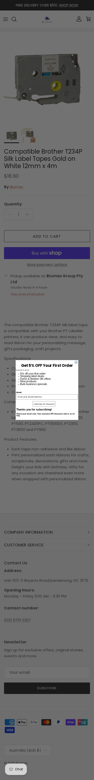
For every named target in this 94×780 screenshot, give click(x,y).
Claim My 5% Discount (44, 403)
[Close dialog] (75, 362)
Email (19, 392)
